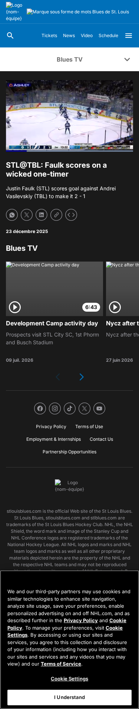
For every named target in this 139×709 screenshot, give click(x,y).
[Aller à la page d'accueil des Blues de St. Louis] (15, 12)
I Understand (69, 697)
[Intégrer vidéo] (71, 215)
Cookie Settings (69, 679)
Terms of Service (61, 664)
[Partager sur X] (27, 215)
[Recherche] (10, 35)
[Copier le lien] (56, 215)
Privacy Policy (81, 620)
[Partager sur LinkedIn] (41, 215)
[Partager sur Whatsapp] (12, 215)
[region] (69, 639)
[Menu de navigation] (128, 35)
